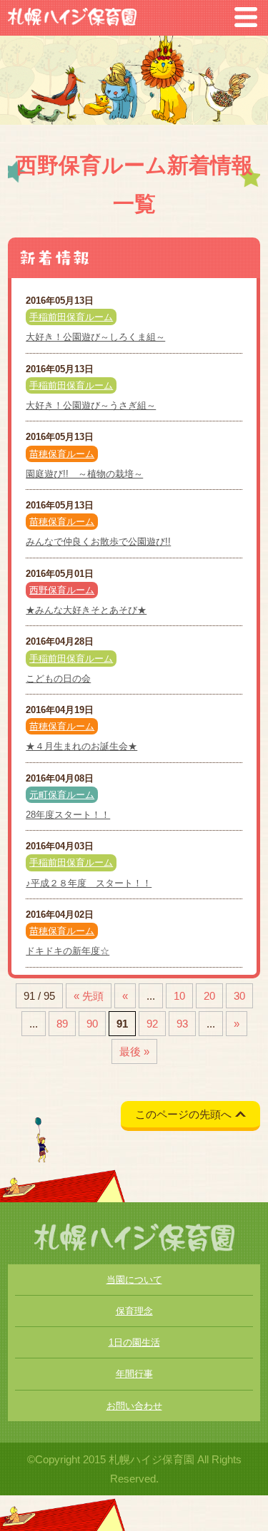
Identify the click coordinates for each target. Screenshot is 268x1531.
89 (62, 1024)
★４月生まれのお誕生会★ (81, 746)
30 (239, 996)
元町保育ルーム (61, 794)
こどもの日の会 (58, 678)
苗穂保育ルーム (61, 454)
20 (209, 996)
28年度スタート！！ (68, 814)
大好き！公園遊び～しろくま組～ (95, 337)
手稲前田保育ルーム (71, 317)
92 (152, 1024)
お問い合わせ (134, 1406)
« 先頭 (89, 996)
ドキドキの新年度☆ (67, 951)
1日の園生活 (134, 1342)
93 (182, 1024)
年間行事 (134, 1373)
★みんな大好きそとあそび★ (86, 610)
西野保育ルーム (61, 590)
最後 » (134, 1051)
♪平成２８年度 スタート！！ (89, 883)
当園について (134, 1279)
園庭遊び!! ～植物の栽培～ (84, 473)
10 (179, 996)
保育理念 (134, 1311)
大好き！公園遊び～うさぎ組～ (91, 405)
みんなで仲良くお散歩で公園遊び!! (98, 541)
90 (92, 1024)
